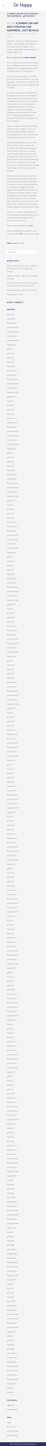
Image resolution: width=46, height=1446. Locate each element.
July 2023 (10, 453)
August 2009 (11, 1176)
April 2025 (10, 362)
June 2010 (10, 1133)
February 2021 (12, 578)
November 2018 (12, 695)
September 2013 (12, 964)
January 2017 (11, 791)
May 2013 (10, 981)
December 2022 (12, 483)
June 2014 (10, 925)
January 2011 (11, 1102)
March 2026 (11, 319)
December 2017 (12, 743)
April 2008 (10, 1245)
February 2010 (12, 1150)
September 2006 (12, 1327)
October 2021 (11, 544)
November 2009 (12, 1163)
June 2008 (10, 1236)
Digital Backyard (31, 1444)
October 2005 (11, 1375)
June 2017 (10, 769)
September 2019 (12, 652)
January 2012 (11, 1050)
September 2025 (12, 340)
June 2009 (10, 1184)
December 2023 (12, 431)
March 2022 (11, 522)
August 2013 (11, 968)
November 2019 (12, 643)
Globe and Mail (30, 57)
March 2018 (11, 730)
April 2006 (10, 1349)
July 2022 (10, 505)
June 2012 (10, 1029)
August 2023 (11, 449)
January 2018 (11, 739)
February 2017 (12, 786)
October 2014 (11, 907)
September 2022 (12, 496)
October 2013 (11, 959)
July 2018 (10, 713)
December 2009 (12, 1158)
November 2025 (12, 332)
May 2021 (10, 565)
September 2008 (12, 1223)
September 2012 (12, 1016)
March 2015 (11, 886)
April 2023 (10, 466)
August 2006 (11, 1332)
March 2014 (11, 938)
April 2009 (10, 1193)
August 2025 (11, 345)
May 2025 (10, 358)
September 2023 (12, 444)
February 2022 (12, 527)
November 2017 (12, 747)
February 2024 (12, 423)
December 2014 (12, 899)
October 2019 (11, 648)
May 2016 (10, 825)
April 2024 (10, 414)
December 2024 (12, 379)
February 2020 (12, 630)
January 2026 (11, 323)
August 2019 (11, 656)
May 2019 (10, 669)
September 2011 (12, 1068)
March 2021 (11, 574)
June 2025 (10, 353)
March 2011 (11, 1094)
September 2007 (12, 1275)
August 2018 (11, 708)
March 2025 (11, 366)
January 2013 (11, 998)
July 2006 (10, 1336)
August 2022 (11, 501)
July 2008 (10, 1232)
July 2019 (10, 661)
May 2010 (10, 1137)
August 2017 (11, 760)
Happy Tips (25, 33)
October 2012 (11, 1011)
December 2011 (12, 1055)
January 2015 (11, 894)
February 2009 (12, 1202)
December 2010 (12, 1107)
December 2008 (12, 1210)
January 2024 (11, 427)
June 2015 (10, 873)
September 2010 (12, 1120)
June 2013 (10, 977)
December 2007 (12, 1262)
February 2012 (12, 1046)
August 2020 (11, 604)
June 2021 (10, 561)
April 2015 (10, 881)
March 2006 (11, 1353)
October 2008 (11, 1219)
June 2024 (10, 405)
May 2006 (10, 1345)
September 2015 (12, 860)
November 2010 (12, 1111)
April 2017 (10, 778)
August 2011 (11, 1072)
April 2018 (10, 726)
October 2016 (11, 804)
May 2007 (10, 1293)
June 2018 (10, 717)
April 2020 (10, 622)
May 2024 (10, 410)
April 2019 (10, 674)
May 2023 (10, 462)
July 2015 (10, 868)
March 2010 (11, 1146)
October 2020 (11, 596)
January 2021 (11, 583)
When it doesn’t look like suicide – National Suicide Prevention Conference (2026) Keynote (21, 268)
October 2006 (11, 1323)
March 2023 (11, 470)
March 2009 (11, 1197)
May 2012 (10, 1033)
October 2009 (11, 1167)
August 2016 (11, 812)
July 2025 (10, 349)
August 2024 (11, 397)
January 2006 (11, 1362)
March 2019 (11, 678)
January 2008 (11, 1258)
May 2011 (10, 1085)
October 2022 (11, 492)
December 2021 (12, 535)
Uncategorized (12, 1409)
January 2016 (11, 842)
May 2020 (10, 617)
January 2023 (11, 479)
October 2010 (11, 1115)
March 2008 (11, 1249)
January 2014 (11, 946)
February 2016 (12, 838)
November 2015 (12, 851)
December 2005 (12, 1366)
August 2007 (11, 1280)
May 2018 (10, 721)
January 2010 (11, 1154)
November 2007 (12, 1267)
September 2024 (12, 392)
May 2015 (10, 877)
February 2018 (12, 734)
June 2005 (10, 1392)
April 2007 (10, 1297)
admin (33, 33)
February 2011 (12, 1098)
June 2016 (10, 821)
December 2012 (12, 1003)
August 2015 (11, 864)
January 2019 (11, 687)
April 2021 (10, 570)
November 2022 (12, 488)
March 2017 (11, 782)
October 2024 (11, 388)
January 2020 (11, 635)
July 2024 (10, 401)
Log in (9, 1422)
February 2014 (12, 942)
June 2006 (10, 1340)
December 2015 (12, 847)
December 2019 (12, 639)
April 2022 (10, 518)
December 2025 (12, 327)
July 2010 (10, 1128)
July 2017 (10, 765)
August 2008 (11, 1228)
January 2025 (11, 375)
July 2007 (10, 1284)
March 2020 (11, 626)
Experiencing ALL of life (15, 294)
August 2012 (11, 1020)
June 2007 (10, 1288)
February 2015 (12, 890)
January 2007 (11, 1310)
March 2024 (11, 418)
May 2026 (10, 314)
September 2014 (12, 912)
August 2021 (11, 552)
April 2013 (10, 985)
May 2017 (10, 773)
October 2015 (11, 855)
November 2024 (12, 384)
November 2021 (12, 539)
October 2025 (11, 336)
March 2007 (11, 1301)
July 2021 (10, 557)
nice (22, 243)
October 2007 (11, 1271)
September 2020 (12, 600)
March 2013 (11, 990)
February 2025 (12, 371)
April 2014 (10, 933)
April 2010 (10, 1141)
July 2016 (10, 817)
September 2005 (12, 1379)
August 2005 (11, 1384)
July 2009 (10, 1180)
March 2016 (11, 834)
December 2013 (12, 951)
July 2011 (10, 1076)
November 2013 (12, 955)
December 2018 (12, 691)
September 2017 (12, 756)
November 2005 (12, 1371)
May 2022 (10, 514)
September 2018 (12, 704)
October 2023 (11, 440)
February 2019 (12, 682)
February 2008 (12, 1254)
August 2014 (11, 916)
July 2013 (10, 972)
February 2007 (12, 1306)
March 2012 (11, 1042)
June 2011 (10, 1081)
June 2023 (10, 457)
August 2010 (11, 1124)
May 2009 (10, 1189)
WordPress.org (12, 1435)
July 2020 (10, 609)
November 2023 (12, 436)
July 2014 (10, 920)
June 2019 (10, 665)
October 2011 (11, 1063)
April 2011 (10, 1089)
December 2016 (12, 795)
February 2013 (12, 994)
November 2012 (12, 1007)
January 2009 (11, 1206)
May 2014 (10, 929)
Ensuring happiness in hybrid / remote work (22, 290)
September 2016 (12, 808)
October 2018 (11, 700)
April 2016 (10, 830)
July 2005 (10, 1388)
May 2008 (10, 1241)
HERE (31, 226)
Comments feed (12, 1431)
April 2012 (10, 1037)
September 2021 (12, 548)
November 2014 (12, 903)
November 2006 (12, 1319)
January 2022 (11, 531)
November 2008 (12, 1215)
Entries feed (11, 1427)
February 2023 (12, 475)
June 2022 (10, 509)
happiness (16, 243)
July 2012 (10, 1024)
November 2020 (12, 591)
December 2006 (12, 1314)
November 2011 (12, 1059)
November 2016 (12, 799)
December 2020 (12, 587)
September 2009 (12, 1171)
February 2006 (12, 1358)
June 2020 (10, 613)
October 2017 (11, 752)
